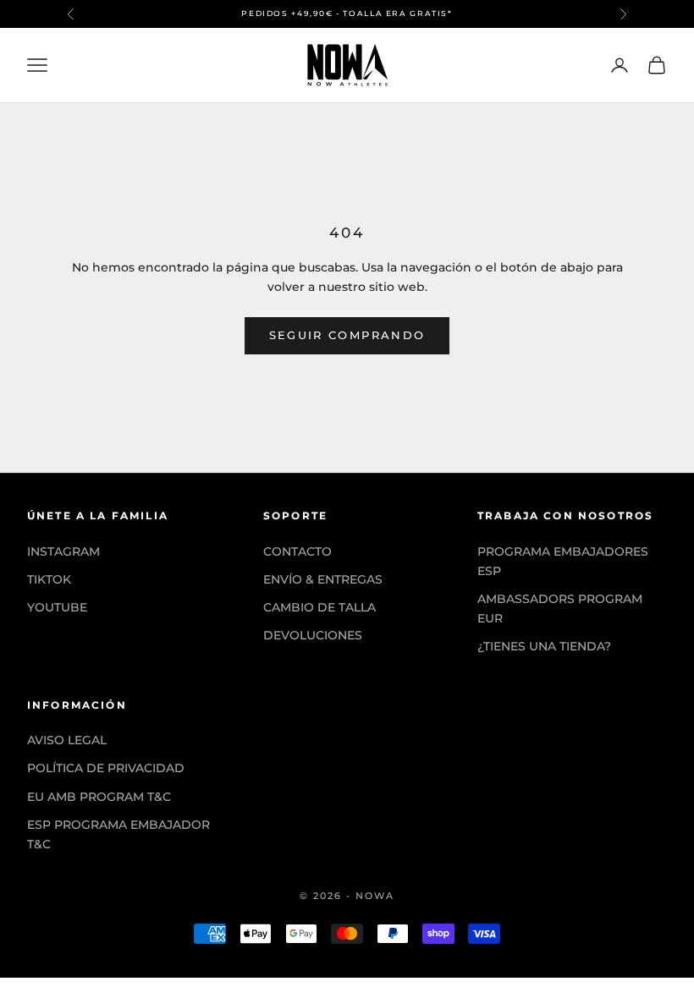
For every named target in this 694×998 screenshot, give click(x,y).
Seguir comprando (347, 335)
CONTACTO (297, 551)
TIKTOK (49, 579)
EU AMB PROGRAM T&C (99, 796)
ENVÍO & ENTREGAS (323, 579)
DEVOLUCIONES (312, 635)
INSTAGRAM (63, 551)
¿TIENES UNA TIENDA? (544, 646)
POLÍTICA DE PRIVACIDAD (106, 768)
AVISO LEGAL (67, 740)
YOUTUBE (57, 607)
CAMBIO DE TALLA (319, 607)
